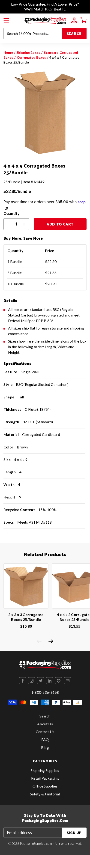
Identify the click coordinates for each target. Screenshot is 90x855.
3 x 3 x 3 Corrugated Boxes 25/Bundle (26, 617)
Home (8, 52)
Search (74, 33)
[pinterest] (58, 680)
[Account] (74, 20)
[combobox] (32, 33)
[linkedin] (49, 680)
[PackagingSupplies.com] (45, 20)
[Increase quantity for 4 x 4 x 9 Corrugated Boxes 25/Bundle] (25, 224)
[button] (6, 20)
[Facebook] (22, 680)
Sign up (74, 832)
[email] (67, 680)
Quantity (11, 213)
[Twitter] (40, 680)
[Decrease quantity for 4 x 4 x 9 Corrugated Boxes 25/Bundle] (6, 224)
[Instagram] (31, 680)
